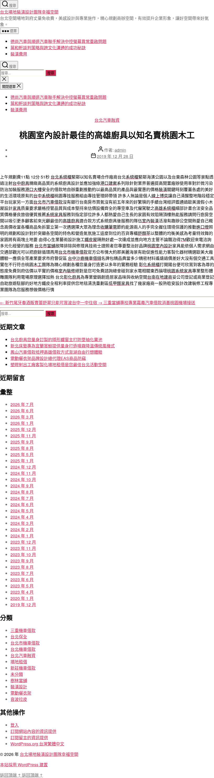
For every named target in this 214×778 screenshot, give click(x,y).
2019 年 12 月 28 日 (115, 156)
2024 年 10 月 (23, 479)
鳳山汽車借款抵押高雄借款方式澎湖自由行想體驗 (56, 352)
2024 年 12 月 (23, 467)
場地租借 (18, 662)
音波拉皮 (18, 699)
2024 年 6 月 (22, 504)
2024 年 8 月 (22, 492)
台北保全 (18, 637)
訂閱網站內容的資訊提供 (33, 731)
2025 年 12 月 (23, 429)
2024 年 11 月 (23, 473)
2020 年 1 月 (22, 598)
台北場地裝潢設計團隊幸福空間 (29, 12)
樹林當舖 (18, 680)
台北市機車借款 (25, 643)
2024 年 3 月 (22, 523)
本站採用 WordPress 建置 (24, 765)
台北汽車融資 (107, 120)
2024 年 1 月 (22, 536)
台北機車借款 (22, 649)
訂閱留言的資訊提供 (29, 737)
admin (120, 150)
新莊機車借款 (22, 668)
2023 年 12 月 (23, 542)
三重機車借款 (22, 630)
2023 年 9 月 (22, 561)
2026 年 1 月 (22, 423)
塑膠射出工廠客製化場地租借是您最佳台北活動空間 (58, 364)
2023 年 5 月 (22, 586)
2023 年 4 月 (22, 592)
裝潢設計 (18, 687)
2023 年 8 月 (22, 567)
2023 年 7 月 (22, 573)
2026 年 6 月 (22, 411)
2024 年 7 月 (22, 498)
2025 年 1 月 (22, 461)
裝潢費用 (18, 54)
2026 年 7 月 (22, 404)
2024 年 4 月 (22, 517)
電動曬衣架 (20, 693)
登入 (14, 725)
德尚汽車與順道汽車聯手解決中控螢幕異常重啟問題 (58, 41)
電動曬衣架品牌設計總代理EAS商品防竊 (48, 358)
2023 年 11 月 (23, 548)
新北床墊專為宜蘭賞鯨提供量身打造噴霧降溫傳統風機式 (62, 346)
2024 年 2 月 (22, 529)
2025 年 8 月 (22, 448)
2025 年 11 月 (23, 436)
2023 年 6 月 (22, 580)
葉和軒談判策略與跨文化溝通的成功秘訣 (48, 48)
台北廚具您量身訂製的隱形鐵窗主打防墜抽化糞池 (56, 339)
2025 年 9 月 (22, 442)
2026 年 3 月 (22, 417)
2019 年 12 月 (23, 605)
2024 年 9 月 (22, 486)
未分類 (16, 674)
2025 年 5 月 (22, 454)
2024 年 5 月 (22, 511)
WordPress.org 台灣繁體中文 (37, 744)
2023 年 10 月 (23, 555)
